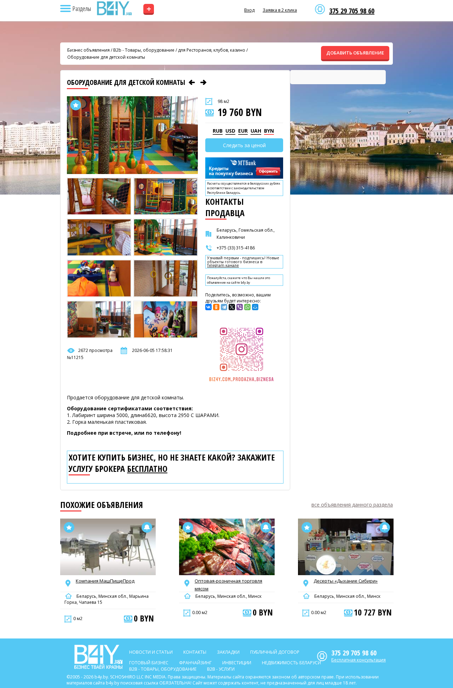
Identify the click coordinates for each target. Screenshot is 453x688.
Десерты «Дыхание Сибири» (346, 581)
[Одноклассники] (216, 307)
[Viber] (239, 307)
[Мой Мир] (255, 307)
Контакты (194, 652)
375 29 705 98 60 (351, 11)
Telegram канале (223, 265)
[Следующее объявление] (203, 82)
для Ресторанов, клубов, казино (211, 50)
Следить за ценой (244, 145)
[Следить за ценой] (147, 527)
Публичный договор (274, 652)
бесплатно (147, 468)
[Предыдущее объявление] (192, 82)
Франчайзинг (195, 663)
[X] (232, 307)
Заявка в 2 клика (280, 10)
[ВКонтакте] (208, 307)
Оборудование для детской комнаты (106, 57)
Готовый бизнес (148, 663)
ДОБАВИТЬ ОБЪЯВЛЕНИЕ (355, 53)
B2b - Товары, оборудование (143, 50)
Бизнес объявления (88, 50)
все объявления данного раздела (352, 504)
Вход (249, 10)
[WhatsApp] (247, 307)
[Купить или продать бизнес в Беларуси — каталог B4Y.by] (113, 8)
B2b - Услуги (221, 669)
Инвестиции (236, 663)
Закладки (228, 652)
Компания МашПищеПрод (105, 581)
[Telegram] (224, 307)
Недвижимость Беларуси (291, 663)
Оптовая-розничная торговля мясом (228, 585)
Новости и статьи (151, 652)
